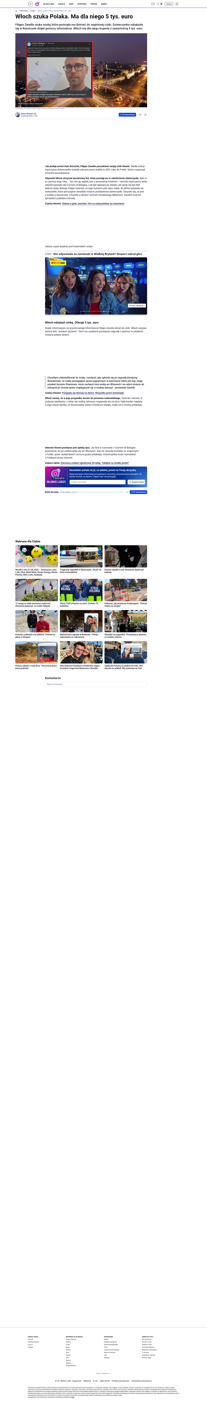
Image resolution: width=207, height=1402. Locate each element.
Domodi (30, 1339)
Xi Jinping (145, 1352)
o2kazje (61, 4)
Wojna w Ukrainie (109, 1352)
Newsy (106, 1339)
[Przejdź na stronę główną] (30, 6)
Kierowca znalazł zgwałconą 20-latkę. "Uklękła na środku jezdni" (95, 463)
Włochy (68, 1350)
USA (67, 1358)
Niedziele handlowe (110, 1342)
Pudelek (30, 1347)
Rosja (67, 1347)
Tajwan (68, 1355)
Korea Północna (71, 1339)
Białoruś (68, 1363)
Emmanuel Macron (148, 1347)
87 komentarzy (128, 114)
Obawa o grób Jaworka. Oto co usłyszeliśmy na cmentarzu (93, 203)
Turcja (68, 1344)
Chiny (106, 1347)
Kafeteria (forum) (33, 1342)
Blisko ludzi (48, 4)
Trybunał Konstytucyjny (111, 1350)
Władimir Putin (147, 1344)
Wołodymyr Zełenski (148, 1355)
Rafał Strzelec (27, 114)
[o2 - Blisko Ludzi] (39, 4)
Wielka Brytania (71, 1365)
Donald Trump (146, 1342)
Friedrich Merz (146, 1358)
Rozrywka (82, 4)
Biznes (104, 4)
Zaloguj (169, 4)
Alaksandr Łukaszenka (149, 1350)
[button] (160, 4)
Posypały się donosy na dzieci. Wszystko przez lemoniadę (93, 392)
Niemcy (68, 1360)
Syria (67, 1352)
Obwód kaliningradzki (111, 1344)
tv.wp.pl (30, 1344)
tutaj (72, 1397)
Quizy (71, 4)
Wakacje (106, 1358)
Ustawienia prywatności (141, 1381)
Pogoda (93, 4)
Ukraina (68, 1342)
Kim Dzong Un (146, 1339)
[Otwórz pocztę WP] (153, 4)
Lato (105, 1355)
